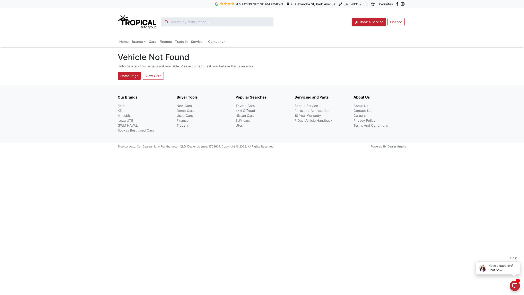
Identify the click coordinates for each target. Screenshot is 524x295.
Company (215, 42)
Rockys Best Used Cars (136, 130)
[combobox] (217, 21)
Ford (121, 106)
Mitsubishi (125, 115)
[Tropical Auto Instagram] (403, 4)
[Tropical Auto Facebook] (398, 4)
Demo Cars (185, 111)
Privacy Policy (364, 120)
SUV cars (243, 120)
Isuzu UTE (125, 120)
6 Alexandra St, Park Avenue (313, 4)
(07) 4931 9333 (355, 4)
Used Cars (185, 115)
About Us (360, 106)
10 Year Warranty (308, 115)
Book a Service (371, 22)
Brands (137, 42)
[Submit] (166, 21)
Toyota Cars (245, 106)
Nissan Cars (245, 115)
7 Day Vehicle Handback (313, 120)
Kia (120, 111)
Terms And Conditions (370, 125)
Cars (152, 42)
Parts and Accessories (312, 111)
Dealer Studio (396, 146)
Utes (239, 125)
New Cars (184, 106)
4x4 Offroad (245, 111)
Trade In (181, 42)
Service (196, 42)
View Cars (153, 76)
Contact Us (362, 111)
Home (124, 42)
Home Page (129, 76)
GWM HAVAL (128, 125)
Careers (359, 115)
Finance (165, 42)
